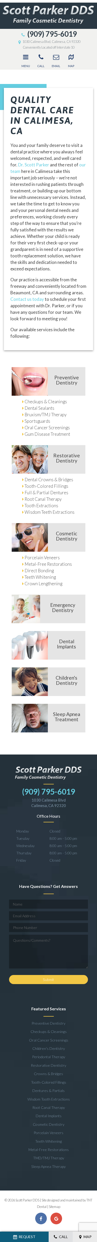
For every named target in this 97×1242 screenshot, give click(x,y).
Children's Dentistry (48, 1048)
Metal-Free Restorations (48, 564)
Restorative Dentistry (48, 1065)
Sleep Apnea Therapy (48, 1166)
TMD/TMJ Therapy (48, 1158)
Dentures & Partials (48, 1090)
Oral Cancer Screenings (47, 427)
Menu (25, 66)
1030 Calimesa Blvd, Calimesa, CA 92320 (51, 42)
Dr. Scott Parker (33, 164)
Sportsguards (37, 421)
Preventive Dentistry (48, 1023)
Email (56, 66)
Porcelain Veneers (42, 557)
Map (71, 66)
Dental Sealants (39, 408)
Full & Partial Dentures (46, 492)
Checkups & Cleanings (46, 401)
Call (40, 66)
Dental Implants (49, 1116)
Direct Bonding (39, 570)
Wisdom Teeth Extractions (49, 512)
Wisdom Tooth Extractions (48, 1099)
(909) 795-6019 (51, 33)
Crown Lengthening (43, 583)
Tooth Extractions (41, 505)
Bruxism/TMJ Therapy (45, 414)
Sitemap (54, 1207)
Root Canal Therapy (43, 499)
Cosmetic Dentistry (48, 1124)
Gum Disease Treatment (47, 434)
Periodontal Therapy (48, 1057)
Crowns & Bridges (48, 1073)
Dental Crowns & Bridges (49, 479)
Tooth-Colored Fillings (46, 486)
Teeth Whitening (40, 577)
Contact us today (27, 299)
